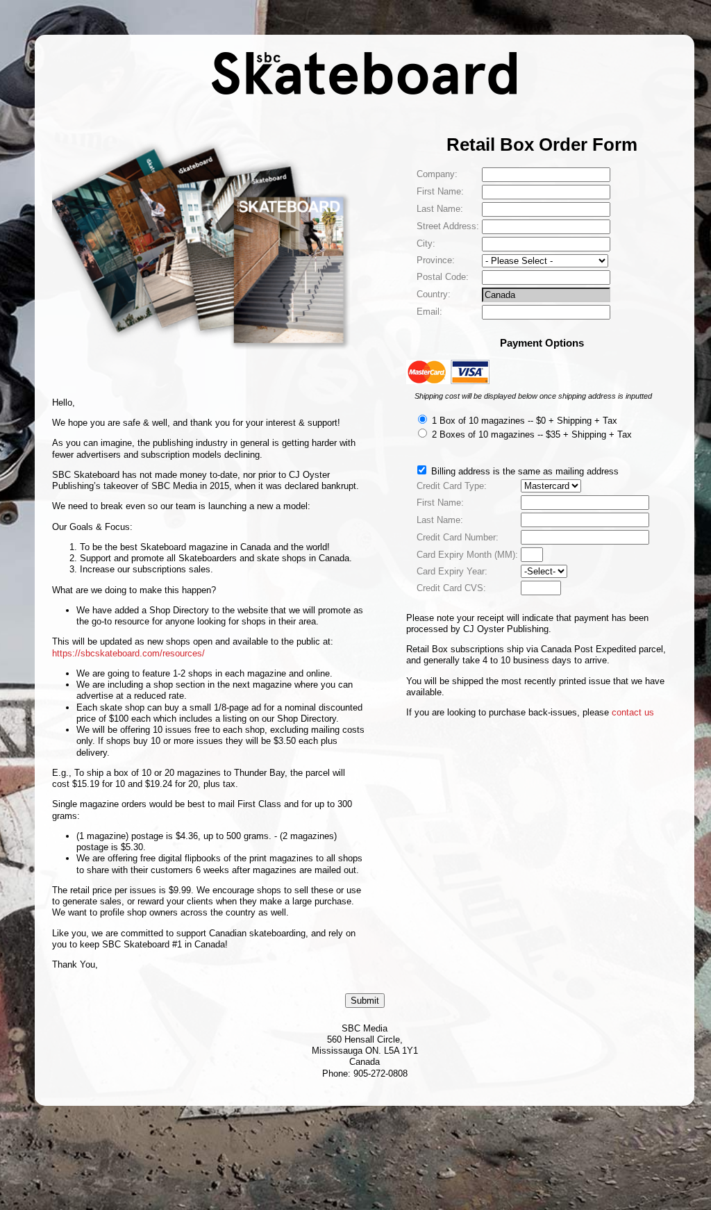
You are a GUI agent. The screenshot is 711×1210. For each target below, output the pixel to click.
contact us (633, 712)
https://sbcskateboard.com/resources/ (128, 653)
